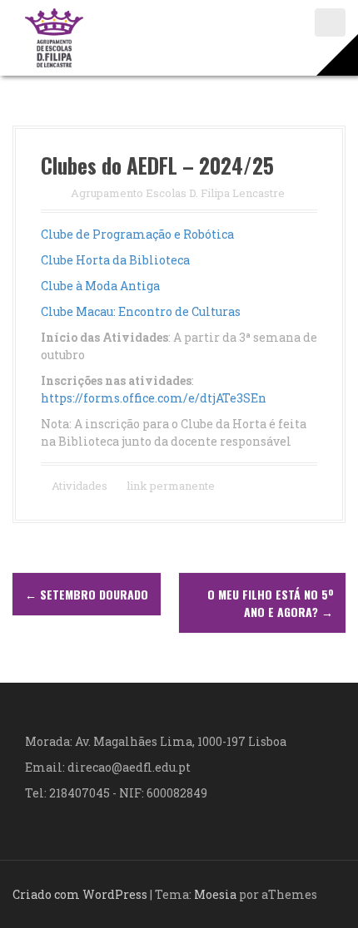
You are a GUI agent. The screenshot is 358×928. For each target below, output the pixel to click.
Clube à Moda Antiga (100, 286)
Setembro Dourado (86, 594)
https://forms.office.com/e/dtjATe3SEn (153, 398)
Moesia (215, 894)
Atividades (79, 485)
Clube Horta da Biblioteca (115, 260)
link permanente (169, 485)
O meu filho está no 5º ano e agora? (270, 602)
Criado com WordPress (79, 894)
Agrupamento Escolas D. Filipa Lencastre (178, 192)
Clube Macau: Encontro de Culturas (141, 311)
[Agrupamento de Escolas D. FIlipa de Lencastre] (54, 36)
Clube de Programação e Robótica (137, 234)
